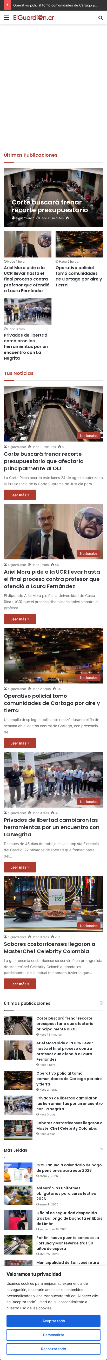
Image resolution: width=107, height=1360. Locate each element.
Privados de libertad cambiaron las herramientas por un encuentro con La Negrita (26, 346)
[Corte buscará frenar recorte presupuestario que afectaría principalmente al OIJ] (53, 197)
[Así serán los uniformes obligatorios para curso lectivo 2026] (18, 1195)
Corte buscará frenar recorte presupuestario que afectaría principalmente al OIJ (44, 461)
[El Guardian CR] (34, 17)
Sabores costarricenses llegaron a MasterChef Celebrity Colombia (49, 947)
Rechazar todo (53, 1349)
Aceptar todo (53, 1321)
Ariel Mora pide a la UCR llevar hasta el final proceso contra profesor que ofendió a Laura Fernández (27, 279)
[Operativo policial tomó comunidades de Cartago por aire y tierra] (79, 244)
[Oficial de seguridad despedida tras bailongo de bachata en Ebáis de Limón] (18, 1220)
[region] (53, 1313)
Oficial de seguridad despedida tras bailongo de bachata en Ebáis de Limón (69, 1218)
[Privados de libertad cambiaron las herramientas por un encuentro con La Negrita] (27, 311)
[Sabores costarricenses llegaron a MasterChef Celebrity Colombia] (18, 1130)
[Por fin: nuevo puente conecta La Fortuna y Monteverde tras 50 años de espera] (18, 1245)
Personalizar (53, 1335)
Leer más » (19, 495)
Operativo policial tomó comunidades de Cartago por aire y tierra (79, 276)
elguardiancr (25, 218)
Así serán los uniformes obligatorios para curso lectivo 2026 (66, 1194)
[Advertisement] (53, 96)
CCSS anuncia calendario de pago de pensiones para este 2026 (69, 1168)
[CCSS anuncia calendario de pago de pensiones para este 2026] (18, 1172)
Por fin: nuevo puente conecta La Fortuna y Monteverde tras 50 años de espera (67, 1243)
